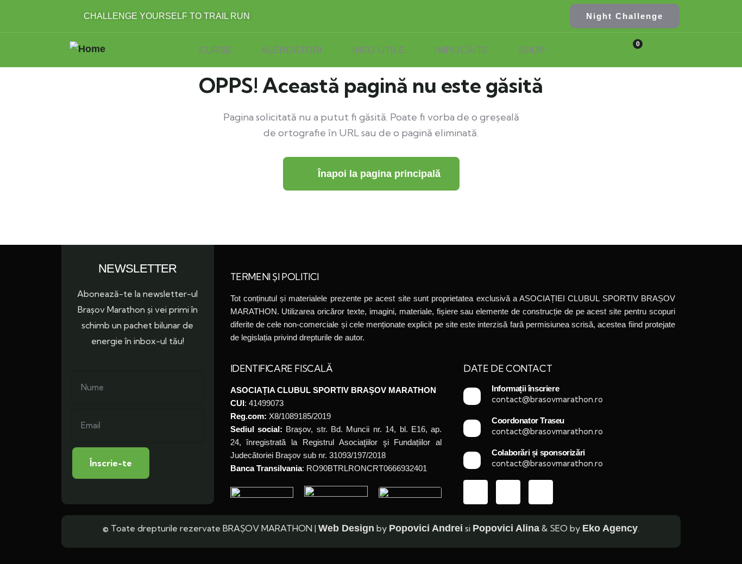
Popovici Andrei (426, 528)
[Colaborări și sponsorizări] (472, 460)
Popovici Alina (506, 528)
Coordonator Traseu (528, 420)
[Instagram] (541, 492)
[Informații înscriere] (472, 396)
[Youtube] (508, 492)
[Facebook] (475, 492)
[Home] (87, 49)
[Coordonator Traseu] (472, 428)
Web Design (346, 528)
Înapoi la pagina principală (378, 173)
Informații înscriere (525, 388)
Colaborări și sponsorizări (538, 452)
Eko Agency (610, 528)
